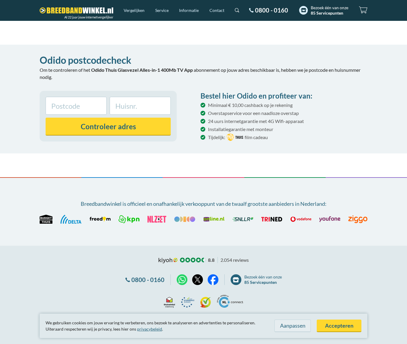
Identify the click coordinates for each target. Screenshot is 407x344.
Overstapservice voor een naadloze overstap (253, 113)
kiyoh (168, 260)
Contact (216, 10)
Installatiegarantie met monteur (240, 129)
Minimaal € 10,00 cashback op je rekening (250, 105)
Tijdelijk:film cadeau (238, 137)
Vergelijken (134, 10)
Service (162, 10)
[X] (197, 279)
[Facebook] (213, 279)
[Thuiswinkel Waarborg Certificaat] (169, 301)
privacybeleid (149, 328)
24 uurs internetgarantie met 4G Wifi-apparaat (256, 121)
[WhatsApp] (182, 279)
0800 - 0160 (271, 10)
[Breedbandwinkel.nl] (76, 10)
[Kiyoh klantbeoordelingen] (205, 301)
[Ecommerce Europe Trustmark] (187, 301)
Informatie (189, 10)
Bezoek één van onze (329, 10)
